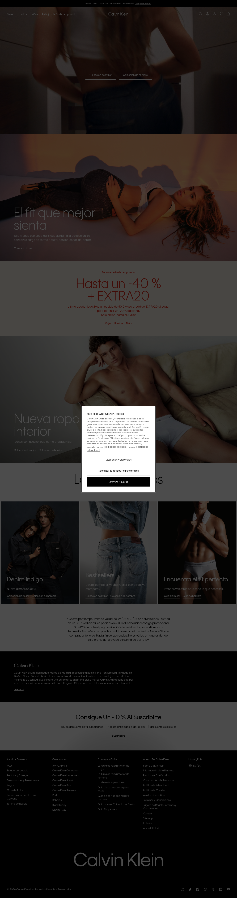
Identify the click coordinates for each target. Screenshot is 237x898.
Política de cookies (115, 446)
